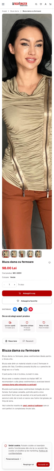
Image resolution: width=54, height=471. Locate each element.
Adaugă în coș (29, 293)
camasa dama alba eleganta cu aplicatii (19, 384)
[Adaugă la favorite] (49, 262)
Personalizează (12, 459)
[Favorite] (41, 4)
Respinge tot (28, 464)
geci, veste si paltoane (32, 405)
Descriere (12, 341)
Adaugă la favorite (29, 301)
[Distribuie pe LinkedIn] (25, 309)
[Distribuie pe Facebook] (15, 309)
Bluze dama (14, 11)
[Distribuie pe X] (20, 309)
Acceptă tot (43, 464)
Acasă (4, 11)
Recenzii (29, 341)
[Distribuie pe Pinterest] (31, 309)
